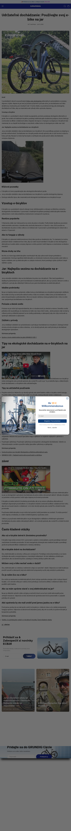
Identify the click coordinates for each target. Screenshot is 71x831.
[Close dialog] (67, 398)
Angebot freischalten (52, 421)
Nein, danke (52, 427)
